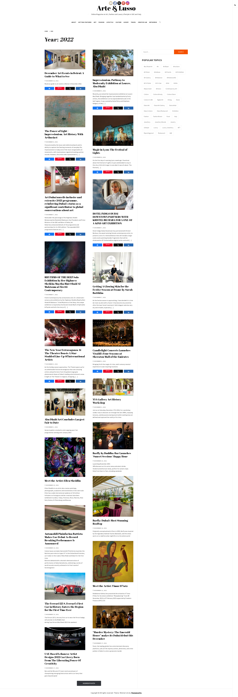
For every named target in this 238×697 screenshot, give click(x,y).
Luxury (126, 22)
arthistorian (158, 78)
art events (168, 72)
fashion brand (157, 116)
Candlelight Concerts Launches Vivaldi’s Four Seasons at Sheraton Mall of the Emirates (111, 353)
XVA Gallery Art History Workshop (107, 401)
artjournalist (147, 89)
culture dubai (171, 94)
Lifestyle (109, 22)
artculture (176, 66)
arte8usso (157, 72)
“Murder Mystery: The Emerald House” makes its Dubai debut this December (113, 635)
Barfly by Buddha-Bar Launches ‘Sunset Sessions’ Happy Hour (112, 454)
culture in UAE (148, 100)
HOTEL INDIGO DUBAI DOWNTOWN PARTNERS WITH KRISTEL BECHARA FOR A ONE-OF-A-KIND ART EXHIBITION (113, 218)
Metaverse (153, 22)
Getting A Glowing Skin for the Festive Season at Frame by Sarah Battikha (113, 290)
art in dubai (147, 83)
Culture (118, 22)
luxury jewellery (167, 128)
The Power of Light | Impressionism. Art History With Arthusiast (64, 134)
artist (167, 83)
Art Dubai (147, 72)
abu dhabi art (148, 66)
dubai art (147, 105)
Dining (170, 100)
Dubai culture (148, 111)
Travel (133, 22)
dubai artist (172, 105)
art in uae (158, 83)
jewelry (173, 122)
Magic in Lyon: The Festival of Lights (110, 151)
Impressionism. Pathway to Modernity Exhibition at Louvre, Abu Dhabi (112, 83)
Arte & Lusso (116, 8)
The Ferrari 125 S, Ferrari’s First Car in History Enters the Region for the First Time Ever (64, 607)
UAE (171, 133)
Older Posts (89, 683)
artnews (158, 89)
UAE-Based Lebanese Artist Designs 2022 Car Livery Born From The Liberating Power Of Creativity (63, 658)
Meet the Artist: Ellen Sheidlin (63, 480)
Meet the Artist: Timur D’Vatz (110, 586)
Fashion (101, 22)
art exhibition (180, 72)
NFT (179, 128)
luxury (156, 128)
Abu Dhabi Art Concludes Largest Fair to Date (64, 421)
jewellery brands (160, 122)
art (158, 66)
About (73, 22)
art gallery (147, 78)
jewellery (147, 122)
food (168, 116)
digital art (160, 100)
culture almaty (157, 94)
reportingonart (149, 133)
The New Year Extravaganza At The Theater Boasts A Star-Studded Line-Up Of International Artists (65, 354)
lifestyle (146, 128)
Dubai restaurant (162, 111)
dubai (178, 100)
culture (146, 94)
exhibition (175, 111)
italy (175, 116)
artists (175, 83)
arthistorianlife (171, 78)
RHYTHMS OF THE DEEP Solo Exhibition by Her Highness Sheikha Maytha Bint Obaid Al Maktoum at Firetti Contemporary (62, 284)
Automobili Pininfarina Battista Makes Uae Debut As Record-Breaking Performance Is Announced (64, 538)
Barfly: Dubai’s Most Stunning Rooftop (110, 522)
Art (95, 22)
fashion (146, 116)
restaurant (161, 133)
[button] (235, 5)
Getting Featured (84, 22)
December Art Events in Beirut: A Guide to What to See (64, 74)
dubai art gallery (159, 105)
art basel (166, 66)
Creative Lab (142, 22)
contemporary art (171, 89)
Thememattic (136, 693)
